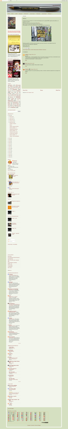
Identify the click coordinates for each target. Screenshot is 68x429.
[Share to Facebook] (28, 48)
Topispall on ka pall (11, 318)
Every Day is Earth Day (12, 389)
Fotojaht (14, 87)
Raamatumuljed (15, 102)
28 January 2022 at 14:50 (30, 63)
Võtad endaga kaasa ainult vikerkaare (15, 194)
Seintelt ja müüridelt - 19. (13, 134)
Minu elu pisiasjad (12, 336)
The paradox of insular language (13, 379)
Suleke (39, 22)
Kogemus (9, 91)
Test (12, 105)
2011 (10, 152)
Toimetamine (38, 13)
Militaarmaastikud (36, 49)
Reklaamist (49, 13)
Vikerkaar (17, 106)
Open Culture (10, 267)
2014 (10, 148)
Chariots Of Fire (11, 376)
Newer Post (25, 90)
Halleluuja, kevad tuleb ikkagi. (13, 288)
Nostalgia (19, 98)
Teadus (18, 104)
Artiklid (16, 13)
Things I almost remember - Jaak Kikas (14, 400)
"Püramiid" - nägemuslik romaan (15, 234)
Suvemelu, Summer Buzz (12, 386)
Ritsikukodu (11, 282)
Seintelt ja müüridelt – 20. (13, 130)
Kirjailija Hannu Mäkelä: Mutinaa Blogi (14, 362)
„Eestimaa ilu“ (26, 13)
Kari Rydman (11, 350)
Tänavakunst (44, 49)
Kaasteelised (12, 88)
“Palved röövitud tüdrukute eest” (13, 275)
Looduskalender (10, 266)
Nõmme (12, 99)
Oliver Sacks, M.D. (12, 372)
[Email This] (25, 48)
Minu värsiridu (14, 95)
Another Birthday (11, 369)
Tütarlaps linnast (11, 174)
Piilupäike (10, 404)
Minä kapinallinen (11, 351)
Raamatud (20, 13)
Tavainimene (11, 274)
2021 (10, 138)
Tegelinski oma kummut (12, 311)
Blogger (39, 425)
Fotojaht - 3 (13, 211)
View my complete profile (11, 170)
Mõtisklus (18, 97)
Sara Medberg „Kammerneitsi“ (14, 224)
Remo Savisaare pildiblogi (13, 385)
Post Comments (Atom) (30, 92)
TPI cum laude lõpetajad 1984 (13, 332)
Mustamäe (19, 95)
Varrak (9, 106)
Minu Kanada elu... (12, 303)
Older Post (58, 90)
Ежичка (10, 357)
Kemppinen (10, 353)
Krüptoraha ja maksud (12, 325)
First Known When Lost (12, 368)
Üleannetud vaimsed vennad (14, 131)
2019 (10, 141)
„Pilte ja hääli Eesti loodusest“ (15, 176)
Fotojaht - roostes (14, 218)
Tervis (9, 105)
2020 (10, 139)
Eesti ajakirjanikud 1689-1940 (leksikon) (14, 257)
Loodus (9, 93)
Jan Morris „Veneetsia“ (13, 123)
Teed (9, 187)
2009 (10, 155)
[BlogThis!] (26, 48)
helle (26, 63)
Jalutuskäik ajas (11, 331)
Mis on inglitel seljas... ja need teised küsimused (16, 182)
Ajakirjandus (10, 85)
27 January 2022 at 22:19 (32, 54)
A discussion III (11, 401)
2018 (10, 142)
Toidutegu (10, 318)
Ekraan (16, 86)
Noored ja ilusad (11, 337)
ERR (8, 261)
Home (41, 90)
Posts (10, 239)
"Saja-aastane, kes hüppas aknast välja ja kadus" (15, 206)
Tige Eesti (9, 199)
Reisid (9, 103)
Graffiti (32, 49)
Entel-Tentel (10, 397)
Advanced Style (11, 375)
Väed (8, 107)
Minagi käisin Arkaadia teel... (16, 201)
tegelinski (26, 54)
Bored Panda (9, 256)
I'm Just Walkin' (10, 265)
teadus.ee (10, 324)
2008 (10, 156)
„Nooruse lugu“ (32, 13)
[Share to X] (27, 48)
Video (13, 106)
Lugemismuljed (44, 13)
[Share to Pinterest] (29, 48)
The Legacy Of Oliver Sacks (13, 372)
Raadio (9, 102)
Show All (20, 343)
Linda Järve (27, 69)
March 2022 (11, 119)
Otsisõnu (18, 99)
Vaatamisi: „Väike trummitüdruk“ (14, 136)
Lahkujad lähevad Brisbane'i (14, 129)
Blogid (26, 49)
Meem (9, 94)
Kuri (17, 92)
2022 (10, 115)
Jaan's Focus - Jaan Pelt (12, 396)
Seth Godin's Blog (11, 378)
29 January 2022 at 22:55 (34, 69)
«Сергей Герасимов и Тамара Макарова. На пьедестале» (13, 358)
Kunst (12, 92)
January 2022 (12, 122)
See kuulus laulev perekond (13, 133)
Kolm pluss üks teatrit (12, 312)
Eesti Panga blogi (10, 258)
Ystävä (10, 354)
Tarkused (9, 104)
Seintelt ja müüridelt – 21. (13, 127)
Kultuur (19, 91)
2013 (10, 149)
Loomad (16, 93)
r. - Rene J (10, 403)
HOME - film (10, 263)
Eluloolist (29, 49)
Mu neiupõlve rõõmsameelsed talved (13, 216)
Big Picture (10, 392)
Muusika (11, 97)
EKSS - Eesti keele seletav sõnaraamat (13, 260)
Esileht (9, 13)
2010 (10, 154)
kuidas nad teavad (11, 289)
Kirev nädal (10, 282)
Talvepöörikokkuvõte (16, 103)
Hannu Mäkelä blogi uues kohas (14, 365)
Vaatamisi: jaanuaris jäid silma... (14, 126)
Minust (12, 13)
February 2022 (12, 120)
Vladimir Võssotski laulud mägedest (14, 188)
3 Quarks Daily (11, 347)
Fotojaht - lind (14, 228)
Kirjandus (15, 89)
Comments (10, 241)
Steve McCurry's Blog (12, 388)
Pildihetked (40, 49)
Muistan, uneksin (11, 362)
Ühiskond (13, 107)
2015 (10, 146)
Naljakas (12, 98)
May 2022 (11, 116)
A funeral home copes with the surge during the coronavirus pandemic (14, 393)
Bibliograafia (18, 85)
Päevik (10, 295)
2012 (10, 151)
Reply (26, 60)
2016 (10, 145)
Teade (13, 104)
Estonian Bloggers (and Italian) (12, 262)
